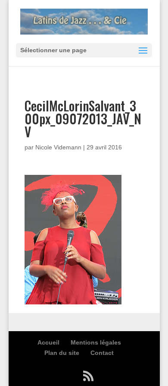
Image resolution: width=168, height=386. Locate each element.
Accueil (48, 342)
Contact (102, 352)
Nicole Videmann (58, 147)
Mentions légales (96, 342)
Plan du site (61, 352)
